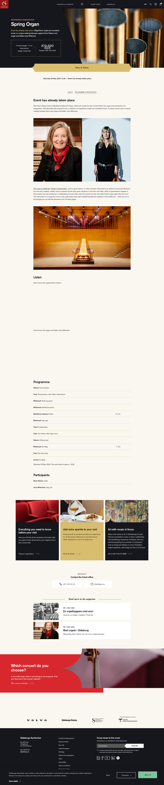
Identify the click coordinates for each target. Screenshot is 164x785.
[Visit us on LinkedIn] (113, 758)
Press (60, 759)
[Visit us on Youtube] (107, 758)
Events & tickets (65, 4)
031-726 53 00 (69, 584)
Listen (70, 92)
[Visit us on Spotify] (118, 758)
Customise (125, 775)
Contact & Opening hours (66, 738)
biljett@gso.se (99, 584)
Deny (108, 775)
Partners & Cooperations (66, 755)
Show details (13, 781)
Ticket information (64, 748)
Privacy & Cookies (64, 769)
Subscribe (135, 746)
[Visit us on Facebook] (102, 758)
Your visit (96, 4)
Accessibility (62, 762)
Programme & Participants (85, 92)
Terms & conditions (64, 766)
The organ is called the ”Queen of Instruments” (50, 189)
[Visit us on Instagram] (98, 758)
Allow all (148, 775)
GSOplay (111, 4)
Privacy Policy (128, 752)
